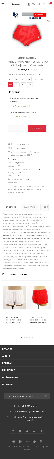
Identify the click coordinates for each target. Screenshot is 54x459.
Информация (10, 377)
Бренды (7, 363)
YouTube (34, 431)
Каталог (7, 349)
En (29, 5)
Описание (11, 207)
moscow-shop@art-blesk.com (29, 411)
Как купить (30, 207)
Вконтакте (13, 431)
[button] (21, 338)
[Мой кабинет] (44, 4)
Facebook (20, 431)
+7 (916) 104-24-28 (27, 406)
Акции (6, 356)
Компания (8, 370)
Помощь (7, 384)
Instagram (27, 431)
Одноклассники (41, 431)
